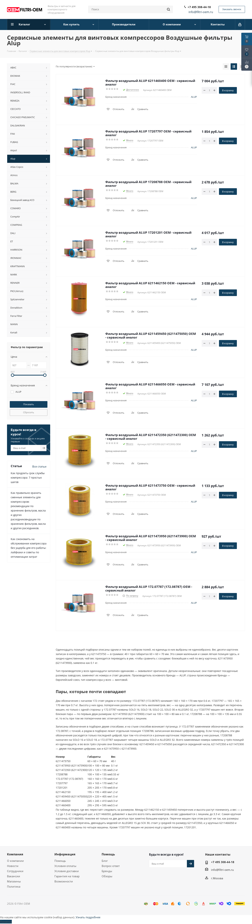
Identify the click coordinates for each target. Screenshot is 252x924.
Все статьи (39, 466)
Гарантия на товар (67, 876)
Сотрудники (15, 871)
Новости (12, 866)
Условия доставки (66, 871)
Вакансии (13, 876)
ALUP (194, 96)
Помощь (60, 861)
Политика (13, 886)
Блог (105, 861)
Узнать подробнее (88, 917)
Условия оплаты (65, 866)
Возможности (63, 881)
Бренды (107, 871)
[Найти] (168, 9)
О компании (15, 861)
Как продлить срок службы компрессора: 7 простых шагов (28, 477)
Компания (15, 854)
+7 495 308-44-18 (199, 7)
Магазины (14, 881)
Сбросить (28, 412)
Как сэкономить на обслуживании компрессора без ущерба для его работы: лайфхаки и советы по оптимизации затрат (28, 547)
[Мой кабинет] (240, 24)
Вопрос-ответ (111, 866)
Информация (64, 854)
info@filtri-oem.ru (222, 870)
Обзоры (107, 876)
